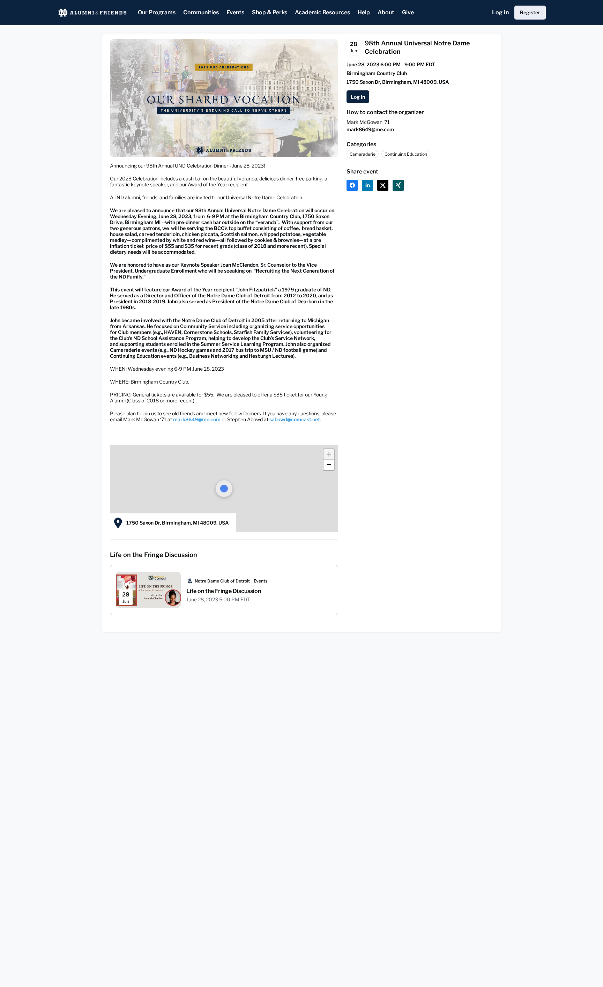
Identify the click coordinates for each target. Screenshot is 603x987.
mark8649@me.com (370, 129)
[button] (352, 185)
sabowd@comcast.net (294, 419)
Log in (500, 12)
